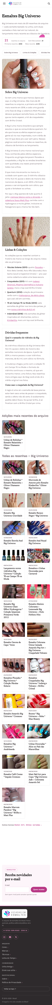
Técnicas (5, 954)
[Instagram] (4, 937)
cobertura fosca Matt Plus (17, 200)
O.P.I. (23, 825)
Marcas (5, 951)
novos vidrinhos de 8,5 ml (23, 309)
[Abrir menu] (4, 4)
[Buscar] (49, 3)
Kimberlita (12, 320)
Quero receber (38, 889)
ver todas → (37, 825)
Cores (4, 947)
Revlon (17, 825)
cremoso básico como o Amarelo (25, 197)
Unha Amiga (7, 966)
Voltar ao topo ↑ (10, 989)
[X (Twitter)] (16, 937)
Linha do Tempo (9, 958)
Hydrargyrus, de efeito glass (31, 295)
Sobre (4, 979)
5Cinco (29, 825)
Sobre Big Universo (11, 52)
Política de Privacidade (11, 982)
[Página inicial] (15, 3)
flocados (39, 267)
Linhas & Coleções (29, 52)
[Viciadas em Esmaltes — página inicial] (14, 913)
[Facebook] (10, 937)
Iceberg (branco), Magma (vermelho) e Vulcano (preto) (25, 284)
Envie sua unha (8, 970)
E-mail (7, 885)
